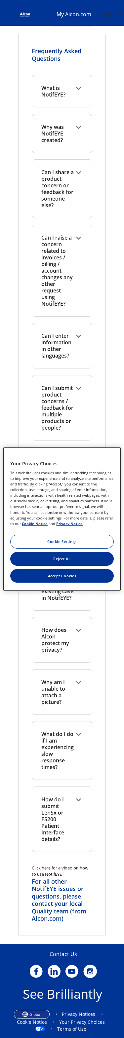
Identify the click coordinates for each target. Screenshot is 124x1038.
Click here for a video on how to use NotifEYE (60, 871)
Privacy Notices (78, 1014)
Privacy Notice (69, 523)
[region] (62, 519)
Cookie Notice (32, 1022)
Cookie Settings (62, 541)
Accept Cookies (62, 575)
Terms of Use (71, 1029)
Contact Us (63, 954)
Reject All (62, 558)
